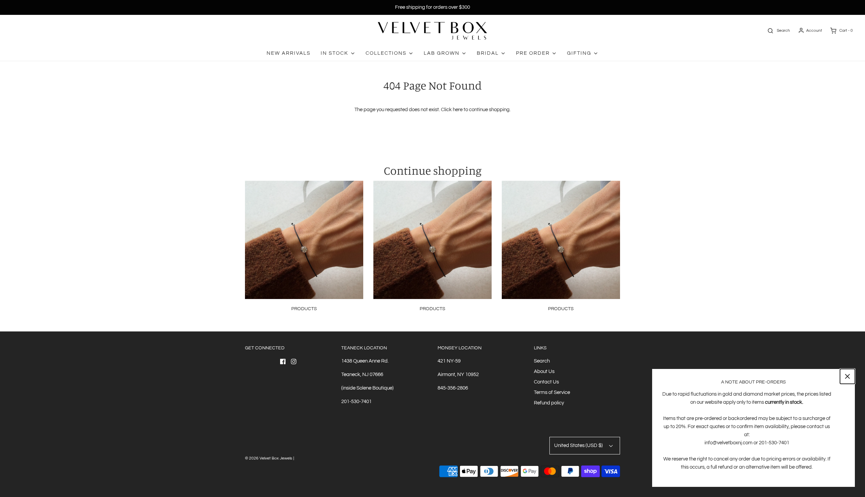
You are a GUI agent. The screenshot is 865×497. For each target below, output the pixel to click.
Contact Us (546, 381)
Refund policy (549, 402)
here (458, 109)
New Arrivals (289, 53)
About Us (544, 371)
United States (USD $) (579, 445)
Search (542, 361)
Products (304, 308)
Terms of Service (552, 392)
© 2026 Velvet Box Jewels (268, 458)
